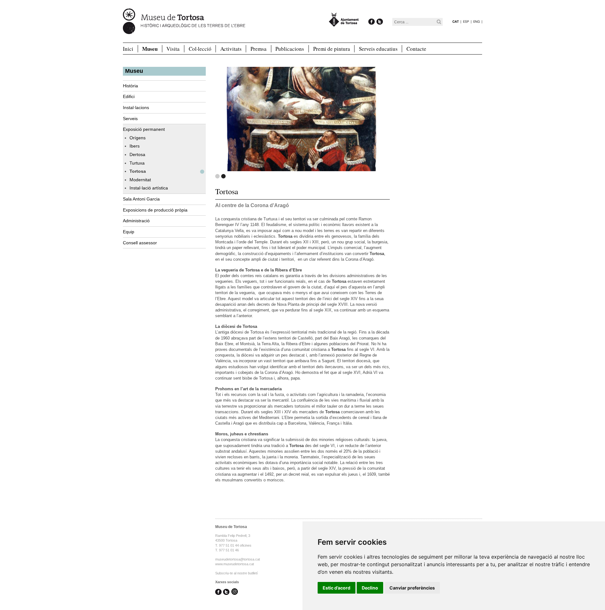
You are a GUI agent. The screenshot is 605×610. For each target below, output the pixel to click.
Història (130, 85)
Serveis (130, 118)
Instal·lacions (136, 107)
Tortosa (138, 171)
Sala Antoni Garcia (141, 198)
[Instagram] (234, 592)
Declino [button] (370, 587)
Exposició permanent (144, 129)
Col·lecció (200, 48)
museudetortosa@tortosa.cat (237, 559)
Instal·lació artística (149, 187)
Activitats (231, 48)
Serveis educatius (378, 48)
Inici (128, 48)
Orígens (138, 137)
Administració (136, 220)
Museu (150, 49)
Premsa (259, 48)
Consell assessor (140, 242)
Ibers (135, 145)
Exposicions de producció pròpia (155, 209)
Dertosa (137, 154)
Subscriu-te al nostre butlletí (236, 573)
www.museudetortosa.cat (234, 564)
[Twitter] (379, 15)
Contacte (416, 48)
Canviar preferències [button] (412, 587)
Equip (128, 231)
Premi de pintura (331, 48)
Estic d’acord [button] (336, 587)
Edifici (129, 96)
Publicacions (289, 48)
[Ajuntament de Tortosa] (344, 23)
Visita (173, 48)
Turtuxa (137, 163)
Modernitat (140, 179)
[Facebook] (371, 15)
